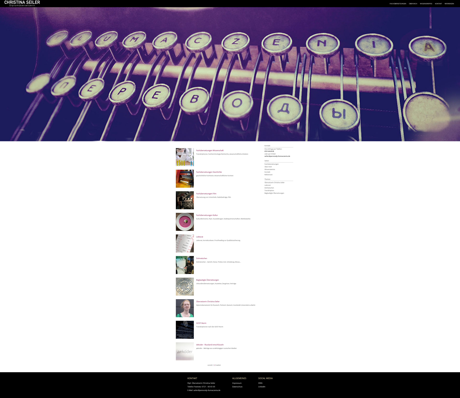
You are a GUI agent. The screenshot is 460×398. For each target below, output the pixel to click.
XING (260, 383)
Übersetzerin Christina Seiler (208, 301)
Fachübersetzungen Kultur (207, 215)
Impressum (237, 383)
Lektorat (199, 237)
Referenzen (449, 4)
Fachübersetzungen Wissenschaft (210, 150)
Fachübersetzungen (398, 4)
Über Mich (413, 4)
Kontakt (438, 4)
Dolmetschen (201, 258)
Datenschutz (237, 386)
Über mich (268, 167)
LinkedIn (261, 386)
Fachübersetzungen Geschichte (209, 172)
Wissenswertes (426, 4)
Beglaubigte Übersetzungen (207, 280)
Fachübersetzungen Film (206, 193)
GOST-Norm (201, 323)
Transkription (269, 190)
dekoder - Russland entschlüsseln (210, 345)
